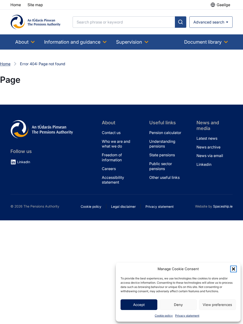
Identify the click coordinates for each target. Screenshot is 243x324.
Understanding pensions (162, 144)
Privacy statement (187, 315)
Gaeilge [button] (223, 4)
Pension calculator (165, 132)
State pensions (162, 155)
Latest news (206, 138)
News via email (209, 155)
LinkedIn (23, 162)
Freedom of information (112, 157)
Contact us (111, 132)
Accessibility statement (113, 180)
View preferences (217, 304)
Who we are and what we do (116, 144)
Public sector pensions (160, 166)
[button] (233, 269)
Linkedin (203, 164)
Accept (139, 304)
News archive (208, 147)
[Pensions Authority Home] (35, 22)
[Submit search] (180, 22)
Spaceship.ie (223, 206)
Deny (178, 304)
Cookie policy (164, 315)
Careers (109, 168)
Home (5, 63)
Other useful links (164, 177)
